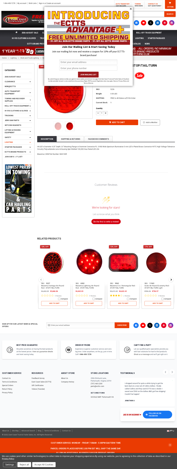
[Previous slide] (165, 372)
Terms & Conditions (9, 382)
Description (47, 139)
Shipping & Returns (70, 139)
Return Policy (7, 389)
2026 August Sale (30, 33)
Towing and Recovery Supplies (15, 100)
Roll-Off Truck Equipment (149, 33)
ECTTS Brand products (38, 44)
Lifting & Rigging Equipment (13, 131)
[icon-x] (150, 22)
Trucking (9, 116)
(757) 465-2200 (96, 384)
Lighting (139, 38)
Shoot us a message (142, 354)
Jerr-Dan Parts (12, 121)
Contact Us (6, 378)
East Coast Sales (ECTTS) (41, 382)
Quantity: (99, 108)
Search (169, 14)
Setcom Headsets (13, 125)
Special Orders (7, 385)
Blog (39, 431)
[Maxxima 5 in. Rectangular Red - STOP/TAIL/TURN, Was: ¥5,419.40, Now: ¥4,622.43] (123, 262)
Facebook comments (98, 139)
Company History (67, 382)
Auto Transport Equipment (12, 92)
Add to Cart (54, 303)
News (147, 44)
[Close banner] (170, 445)
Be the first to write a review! (106, 221)
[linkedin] (157, 22)
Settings (9, 464)
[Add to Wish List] (68, 245)
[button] (58, 126)
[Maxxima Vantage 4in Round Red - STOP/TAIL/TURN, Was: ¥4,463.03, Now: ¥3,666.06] (54, 262)
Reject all (24, 464)
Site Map (15, 431)
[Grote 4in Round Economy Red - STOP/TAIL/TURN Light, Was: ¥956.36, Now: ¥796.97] (158, 262)
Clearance (10, 82)
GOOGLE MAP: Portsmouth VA (102, 397)
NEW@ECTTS (10, 87)
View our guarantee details (42, 352)
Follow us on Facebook (155, 414)
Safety (8, 138)
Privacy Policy (7, 393)
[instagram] (171, 22)
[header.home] (16, 32)
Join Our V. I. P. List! (13, 157)
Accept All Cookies (43, 464)
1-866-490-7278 (85, 354)
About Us (64, 378)
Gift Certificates (38, 385)
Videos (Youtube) (38, 389)
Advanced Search (28, 431)
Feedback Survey (38, 378)
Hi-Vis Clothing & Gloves (24, 38)
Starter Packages (156, 38)
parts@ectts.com (97, 386)
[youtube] (143, 22)
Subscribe (122, 325)
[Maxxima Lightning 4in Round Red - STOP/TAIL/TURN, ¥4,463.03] (89, 262)
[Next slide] (172, 372)
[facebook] (136, 22)
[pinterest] (164, 22)
